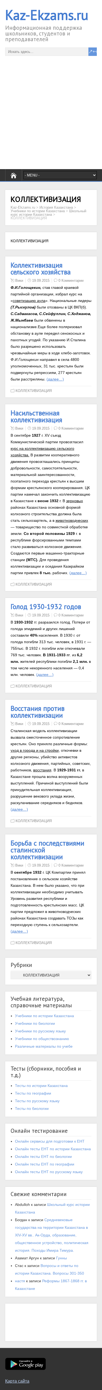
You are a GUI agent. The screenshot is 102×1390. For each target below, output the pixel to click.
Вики (19, 280)
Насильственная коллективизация (36, 416)
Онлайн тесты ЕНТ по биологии (43, 1156)
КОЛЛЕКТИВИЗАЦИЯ (34, 391)
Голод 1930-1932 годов (46, 606)
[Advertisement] (51, 107)
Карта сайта (17, 1381)
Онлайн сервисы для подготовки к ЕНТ (50, 1141)
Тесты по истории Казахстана (41, 1085)
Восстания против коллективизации (37, 712)
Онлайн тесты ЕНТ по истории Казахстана (53, 1149)
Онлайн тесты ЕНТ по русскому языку (49, 1172)
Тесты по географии (33, 1093)
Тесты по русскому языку (37, 1101)
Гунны (61, 1258)
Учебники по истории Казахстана (44, 1016)
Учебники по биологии (35, 1023)
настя (20, 1281)
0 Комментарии (71, 280)
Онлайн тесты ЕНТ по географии (44, 1164)
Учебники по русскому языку (40, 1031)
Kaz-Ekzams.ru (46, 15)
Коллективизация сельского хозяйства (41, 268)
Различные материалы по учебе (44, 1046)
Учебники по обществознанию (42, 1038)
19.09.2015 (41, 280)
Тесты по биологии (32, 1108)
